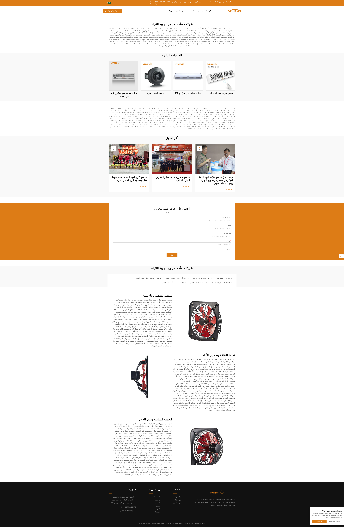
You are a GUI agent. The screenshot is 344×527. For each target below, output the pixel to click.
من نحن (200, 11)
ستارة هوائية (177, 497)
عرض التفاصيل (220, 76)
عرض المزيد (229, 189)
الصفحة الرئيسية (211, 11)
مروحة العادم (177, 503)
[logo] (230, 11)
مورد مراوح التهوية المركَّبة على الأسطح (149, 278)
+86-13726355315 (130, 507)
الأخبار (178, 11)
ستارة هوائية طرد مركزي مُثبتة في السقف (123, 94)
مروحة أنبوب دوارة (155, 93)
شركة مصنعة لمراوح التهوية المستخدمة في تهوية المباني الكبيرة (211, 282)
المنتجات (193, 11)
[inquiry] (341, 256)
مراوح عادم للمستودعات (224, 278)
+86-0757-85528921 (158, 2)
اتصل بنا (172, 11)
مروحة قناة (178, 500)
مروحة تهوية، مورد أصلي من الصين (174, 282)
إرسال (172, 255)
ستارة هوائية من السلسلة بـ (220, 93)
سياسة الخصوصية (144, 523)
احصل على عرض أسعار (112, 11)
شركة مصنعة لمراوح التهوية (202, 278)
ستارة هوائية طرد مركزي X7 (188, 93)
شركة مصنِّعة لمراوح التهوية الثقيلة (177, 278)
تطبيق (184, 11)
